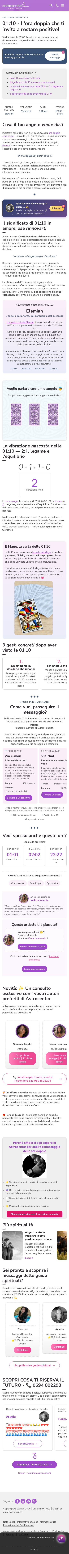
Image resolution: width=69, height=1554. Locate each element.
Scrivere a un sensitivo (18, 797)
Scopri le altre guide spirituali (32, 1365)
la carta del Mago (41, 552)
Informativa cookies (27, 1521)
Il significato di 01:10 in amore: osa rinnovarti (32, 82)
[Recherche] (51, 5)
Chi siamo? (38, 1508)
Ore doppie (35, 883)
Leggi (28, 1258)
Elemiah (6, 145)
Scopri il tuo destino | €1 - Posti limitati (22, 1058)
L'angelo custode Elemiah (20, 322)
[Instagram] (23, 1501)
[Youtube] (28, 1501)
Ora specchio (18, 883)
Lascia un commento (34, 969)
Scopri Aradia (26, 1443)
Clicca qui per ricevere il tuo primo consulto (34, 1214)
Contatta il (33, 1464)
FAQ (48, 1508)
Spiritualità (52, 883)
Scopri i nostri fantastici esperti (34, 1473)
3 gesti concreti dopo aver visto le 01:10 (31, 93)
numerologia (11, 501)
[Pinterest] (34, 1501)
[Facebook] (17, 1501)
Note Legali (9, 1521)
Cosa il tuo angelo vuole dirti (25, 78)
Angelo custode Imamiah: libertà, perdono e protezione (38, 1236)
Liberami (57, 208)
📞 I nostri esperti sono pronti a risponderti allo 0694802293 (32, 1078)
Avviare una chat (52, 794)
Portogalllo (58, 1531)
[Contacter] (57, 5)
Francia (44, 1531)
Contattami (22, 1350)
